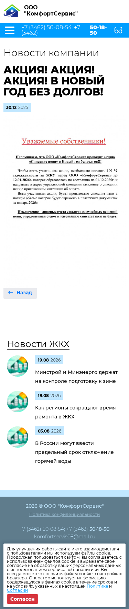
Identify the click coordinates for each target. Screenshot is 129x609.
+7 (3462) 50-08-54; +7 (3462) (64, 30)
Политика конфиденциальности (64, 514)
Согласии (17, 590)
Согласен (22, 599)
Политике (97, 586)
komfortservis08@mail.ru (64, 537)
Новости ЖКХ (38, 343)
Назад (24, 293)
